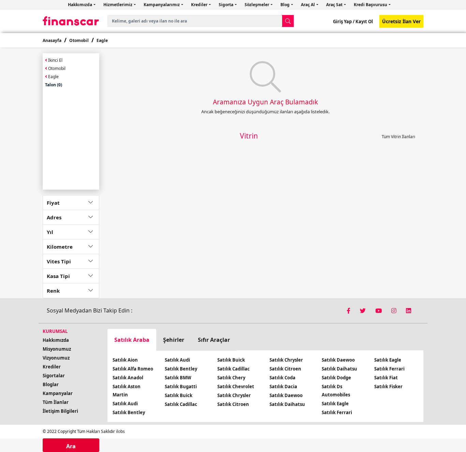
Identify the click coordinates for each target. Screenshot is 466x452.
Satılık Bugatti (181, 386)
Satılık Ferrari (337, 412)
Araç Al (308, 5)
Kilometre (60, 246)
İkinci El (54, 60)
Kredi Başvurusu (371, 5)
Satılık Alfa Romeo (133, 369)
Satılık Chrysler (234, 395)
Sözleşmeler (257, 5)
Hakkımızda (80, 5)
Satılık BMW (178, 378)
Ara (71, 446)
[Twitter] (363, 311)
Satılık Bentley (129, 412)
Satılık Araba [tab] (131, 340)
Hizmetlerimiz (118, 5)
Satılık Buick (178, 395)
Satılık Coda (282, 378)
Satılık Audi (125, 403)
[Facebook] (349, 311)
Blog (285, 5)
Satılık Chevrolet (235, 386)
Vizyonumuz (56, 358)
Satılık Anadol (128, 378)
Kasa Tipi (58, 276)
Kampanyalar (58, 393)
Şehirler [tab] (173, 340)
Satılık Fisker (388, 386)
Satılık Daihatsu (287, 404)
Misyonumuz (57, 349)
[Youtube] (379, 311)
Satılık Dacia (283, 386)
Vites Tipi (59, 261)
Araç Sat (335, 5)
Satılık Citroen (233, 404)
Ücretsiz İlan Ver (401, 21)
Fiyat (53, 202)
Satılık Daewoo (286, 395)
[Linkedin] (408, 311)
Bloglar (51, 384)
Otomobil (79, 40)
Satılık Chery (231, 378)
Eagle (102, 40)
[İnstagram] (394, 311)
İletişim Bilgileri (60, 411)
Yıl (50, 232)
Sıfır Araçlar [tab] (214, 340)
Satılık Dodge (336, 378)
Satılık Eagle (335, 403)
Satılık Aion (125, 360)
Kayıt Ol (363, 21)
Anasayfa (52, 40)
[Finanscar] (71, 21)
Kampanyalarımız (162, 5)
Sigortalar (54, 376)
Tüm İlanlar (56, 402)
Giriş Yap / (343, 21)
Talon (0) (53, 85)
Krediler (199, 5)
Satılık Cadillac (181, 404)
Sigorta (226, 5)
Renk (53, 290)
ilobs (120, 431)
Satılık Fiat (386, 378)
